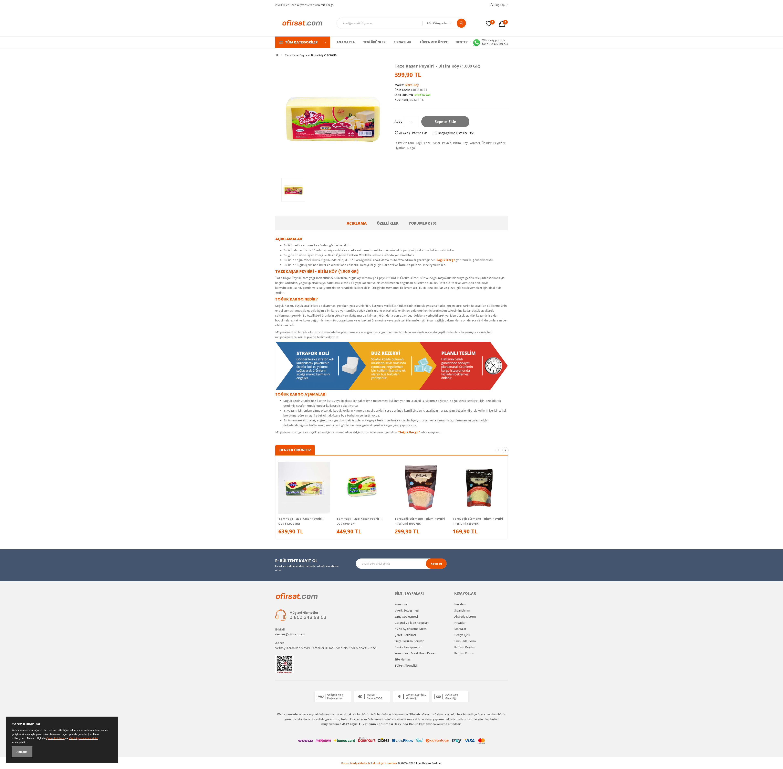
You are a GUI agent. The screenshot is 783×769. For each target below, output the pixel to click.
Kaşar (436, 143)
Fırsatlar (460, 623)
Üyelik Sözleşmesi (407, 610)
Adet (398, 121)
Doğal (411, 148)
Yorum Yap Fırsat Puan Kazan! (415, 653)
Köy (465, 143)
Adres (279, 643)
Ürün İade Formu (466, 641)
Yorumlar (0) (422, 223)
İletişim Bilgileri (464, 647)
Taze (427, 143)
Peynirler (499, 143)
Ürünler (487, 143)
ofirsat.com (360, 250)
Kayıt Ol (436, 563)
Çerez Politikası (405, 635)
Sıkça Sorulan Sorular (409, 641)
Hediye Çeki (462, 635)
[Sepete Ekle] (295, 509)
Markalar (460, 629)
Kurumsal (401, 604)
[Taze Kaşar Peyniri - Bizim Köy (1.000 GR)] (293, 190)
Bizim (457, 143)
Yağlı (419, 143)
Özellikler (388, 223)
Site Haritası (403, 659)
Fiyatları (400, 148)
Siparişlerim (462, 610)
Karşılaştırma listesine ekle (456, 133)
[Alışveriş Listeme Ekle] (304, 509)
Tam (411, 143)
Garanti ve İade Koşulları (412, 623)
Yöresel (475, 143)
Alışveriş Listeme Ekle (413, 133)
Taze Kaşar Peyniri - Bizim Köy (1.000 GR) (311, 55)
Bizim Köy (412, 85)
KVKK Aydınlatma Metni (411, 629)
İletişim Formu (464, 653)
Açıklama (357, 223)
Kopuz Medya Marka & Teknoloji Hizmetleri (369, 763)
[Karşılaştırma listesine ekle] (313, 509)
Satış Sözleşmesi (406, 616)
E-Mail (280, 629)
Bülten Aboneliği (406, 665)
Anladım (22, 751)
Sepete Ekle (445, 121)
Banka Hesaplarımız (408, 647)
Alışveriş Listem (465, 616)
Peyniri (446, 143)
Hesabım (460, 604)
